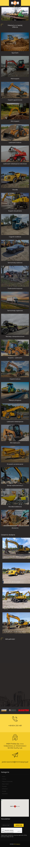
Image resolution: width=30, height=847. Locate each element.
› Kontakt (3, 791)
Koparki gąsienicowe (15, 100)
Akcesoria (15, 528)
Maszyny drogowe (15, 400)
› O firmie (3, 779)
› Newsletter (4, 793)
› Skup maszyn (5, 784)
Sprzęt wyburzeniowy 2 (15, 485)
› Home (3, 776)
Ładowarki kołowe (15, 142)
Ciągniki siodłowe (15, 237)
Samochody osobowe (15, 262)
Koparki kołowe (15, 379)
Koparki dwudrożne (15, 211)
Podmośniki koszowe (15, 288)
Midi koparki (15, 78)
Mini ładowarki (15, 443)
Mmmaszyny (17, 844)
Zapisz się (19, 825)
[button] (2, 14)
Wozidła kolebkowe (15, 507)
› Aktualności (4, 788)
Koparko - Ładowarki (15, 358)
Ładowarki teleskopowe (15, 421)
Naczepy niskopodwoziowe (15, 336)
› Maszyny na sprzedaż (7, 781)
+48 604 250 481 (15, 726)
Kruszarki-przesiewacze (15, 464)
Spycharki (15, 53)
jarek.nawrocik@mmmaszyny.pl (15, 762)
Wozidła (15, 189)
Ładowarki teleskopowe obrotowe (15, 164)
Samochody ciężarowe (15, 310)
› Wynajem (4, 786)
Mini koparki (15, 121)
